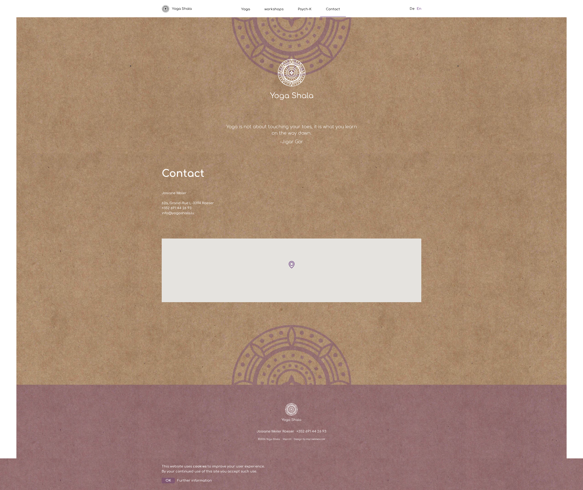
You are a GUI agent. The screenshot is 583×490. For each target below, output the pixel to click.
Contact (333, 9)
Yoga (245, 9)
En (419, 9)
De (412, 9)
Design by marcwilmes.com (309, 439)
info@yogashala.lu (178, 213)
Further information (194, 480)
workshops (274, 9)
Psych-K (305, 9)
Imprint (287, 439)
